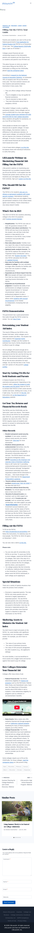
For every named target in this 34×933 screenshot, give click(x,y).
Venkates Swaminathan (10, 35)
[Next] (29, 819)
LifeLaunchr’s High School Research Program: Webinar (26, 781)
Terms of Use (12, 921)
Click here (16, 440)
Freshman (14, 25)
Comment (7, 859)
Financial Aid (6, 25)
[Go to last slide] (4, 819)
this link (23, 393)
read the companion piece (15, 70)
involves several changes (14, 219)
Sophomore (6, 27)
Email (5, 889)
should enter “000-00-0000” (21, 483)
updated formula (12, 260)
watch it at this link (25, 179)
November (12, 770)
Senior (24, 25)
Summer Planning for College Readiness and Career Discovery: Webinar (8, 782)
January (25, 766)
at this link (23, 543)
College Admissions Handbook (20, 915)
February (18, 766)
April (4, 766)
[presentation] (17, 811)
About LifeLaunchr (9, 912)
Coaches (19, 912)
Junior (20, 25)
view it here (16, 319)
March (5, 770)
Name (5, 882)
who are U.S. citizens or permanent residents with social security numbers (16, 194)
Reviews (6, 915)
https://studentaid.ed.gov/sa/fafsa (16, 531)
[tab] (13, 837)
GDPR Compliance (23, 918)
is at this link (24, 147)
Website (5, 897)
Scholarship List (10, 918)
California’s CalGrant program (20, 723)
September (27, 770)
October (19, 770)
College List (27, 912)
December (11, 766)
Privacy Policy (22, 921)
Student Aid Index (20, 256)
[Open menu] (30, 3)
